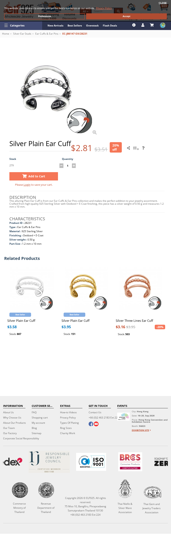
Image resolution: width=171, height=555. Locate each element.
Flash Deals (110, 25)
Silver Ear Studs (22, 33)
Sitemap (36, 433)
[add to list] (136, 149)
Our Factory (10, 433)
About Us (8, 412)
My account (38, 423)
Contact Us (95, 412)
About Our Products (14, 423)
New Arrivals (55, 25)
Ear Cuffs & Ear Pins (46, 33)
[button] (21, 25)
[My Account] (143, 25)
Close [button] (163, 3)
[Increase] (74, 165)
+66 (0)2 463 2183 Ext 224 (104, 417)
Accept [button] (126, 16)
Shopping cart (40, 417)
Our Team (9, 428)
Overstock (92, 25)
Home (5, 33)
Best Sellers (75, 25)
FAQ (34, 412)
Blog (34, 428)
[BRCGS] (130, 461)
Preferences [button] (44, 16)
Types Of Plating (69, 423)
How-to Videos (68, 412)
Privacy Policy (68, 417)
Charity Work (67, 433)
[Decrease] (61, 165)
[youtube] (96, 424)
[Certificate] (49, 461)
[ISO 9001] (91, 462)
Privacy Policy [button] (104, 8)
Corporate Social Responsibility (21, 438)
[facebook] (91, 424)
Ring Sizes (66, 428)
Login (27, 185)
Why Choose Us (12, 417)
